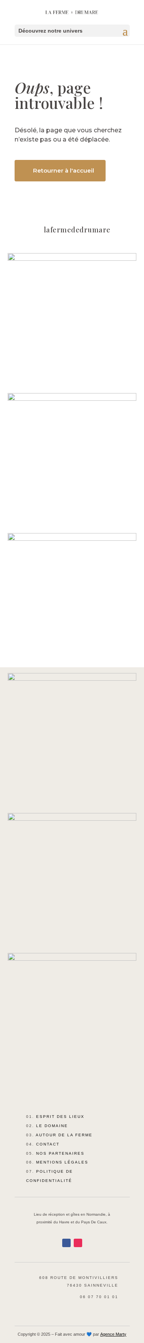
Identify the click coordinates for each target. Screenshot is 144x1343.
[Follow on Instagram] (78, 1243)
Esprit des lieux (60, 1116)
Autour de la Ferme (64, 1135)
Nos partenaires (60, 1153)
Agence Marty (113, 1334)
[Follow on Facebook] (66, 1243)
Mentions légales (62, 1162)
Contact (48, 1144)
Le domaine (52, 1126)
